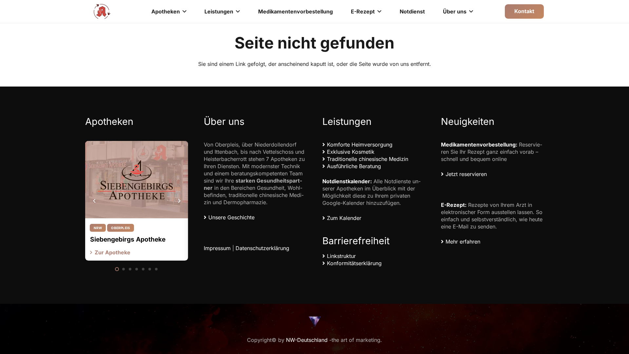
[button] (184, 11)
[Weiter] (179, 201)
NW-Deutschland (307, 340)
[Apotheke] (102, 11)
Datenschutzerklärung (262, 248)
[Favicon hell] (314, 321)
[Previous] (94, 201)
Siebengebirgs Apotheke (127, 239)
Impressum (217, 248)
